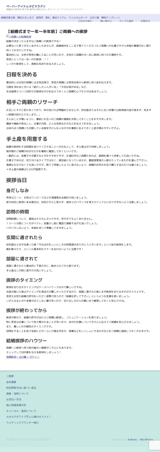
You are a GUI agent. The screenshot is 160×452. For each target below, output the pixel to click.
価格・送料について (17, 393)
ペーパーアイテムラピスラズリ (26, 6)
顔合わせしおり (26, 17)
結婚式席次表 (8, 17)
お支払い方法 (13, 399)
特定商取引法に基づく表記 (21, 387)
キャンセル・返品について (21, 410)
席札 (47, 17)
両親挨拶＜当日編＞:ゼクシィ (23, 357)
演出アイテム (59, 17)
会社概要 (11, 381)
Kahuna (132, 439)
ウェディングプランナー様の (22, 422)
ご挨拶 (10, 376)
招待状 (39, 17)
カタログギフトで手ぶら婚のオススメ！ (28, 416)
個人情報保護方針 (16, 405)
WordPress (146, 439)
